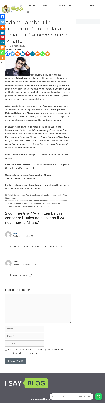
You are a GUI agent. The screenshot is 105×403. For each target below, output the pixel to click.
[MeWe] (32, 53)
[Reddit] (17, 53)
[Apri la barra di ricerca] (28, 12)
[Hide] (1, 63)
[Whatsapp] (42, 53)
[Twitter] (12, 53)
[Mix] (37, 53)
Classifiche (65, 5)
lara (15, 233)
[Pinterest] (27, 53)
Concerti (47, 5)
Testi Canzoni (86, 5)
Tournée (14, 198)
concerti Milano (26, 201)
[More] (47, 53)
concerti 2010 (13, 201)
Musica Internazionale (53, 195)
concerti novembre (41, 201)
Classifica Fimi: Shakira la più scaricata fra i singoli (28, 206)
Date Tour (25, 195)
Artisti (31, 5)
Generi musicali (36, 195)
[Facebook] (7, 53)
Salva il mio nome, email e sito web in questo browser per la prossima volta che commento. (36, 351)
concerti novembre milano (60, 201)
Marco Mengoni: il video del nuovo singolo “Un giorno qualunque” (34, 203)
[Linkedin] (22, 53)
